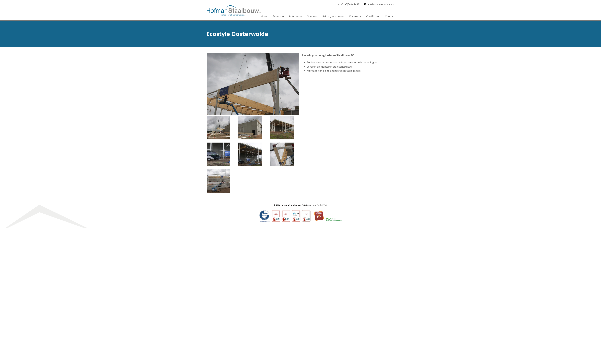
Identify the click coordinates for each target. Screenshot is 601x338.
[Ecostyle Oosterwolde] (253, 113)
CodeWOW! (322, 205)
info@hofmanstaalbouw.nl (381, 4)
